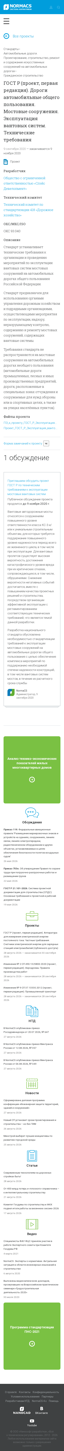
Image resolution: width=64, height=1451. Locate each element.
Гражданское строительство (23, 75)
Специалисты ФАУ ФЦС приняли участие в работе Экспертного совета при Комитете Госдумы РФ (28, 1245)
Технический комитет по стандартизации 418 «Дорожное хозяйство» (28, 209)
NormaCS (21, 690)
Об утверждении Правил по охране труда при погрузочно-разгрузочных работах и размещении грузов (32, 872)
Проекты (32, 925)
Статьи (32, 1165)
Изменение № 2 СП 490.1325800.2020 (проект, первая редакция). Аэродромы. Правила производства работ (30, 968)
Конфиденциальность (46, 1392)
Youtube (32, 1425)
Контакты (24, 1392)
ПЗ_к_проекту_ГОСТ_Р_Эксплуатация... (30, 423)
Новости (32, 1093)
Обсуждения (32, 822)
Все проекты (23, 36)
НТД (32, 1021)
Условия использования (25, 1396)
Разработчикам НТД (18, 1401)
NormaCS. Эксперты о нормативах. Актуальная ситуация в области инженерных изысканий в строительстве (30, 1265)
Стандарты (11, 49)
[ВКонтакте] (46, 443)
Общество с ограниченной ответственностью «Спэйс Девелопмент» (24, 183)
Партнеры (47, 1396)
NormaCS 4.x (39, 1401)
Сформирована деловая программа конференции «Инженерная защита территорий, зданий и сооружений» (31, 1104)
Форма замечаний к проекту (23, 443)
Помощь (54, 1401)
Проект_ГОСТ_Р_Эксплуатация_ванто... (30, 428)
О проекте (11, 1392)
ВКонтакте (41, 1413)
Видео (32, 1234)
